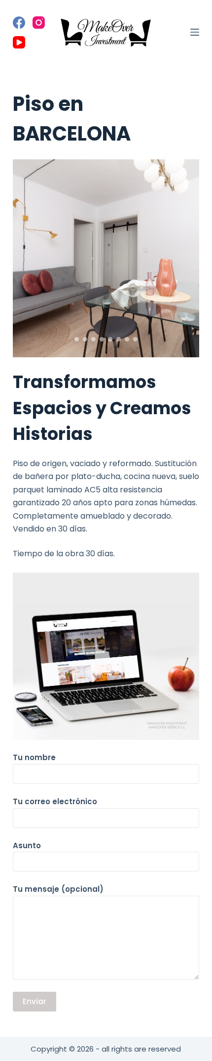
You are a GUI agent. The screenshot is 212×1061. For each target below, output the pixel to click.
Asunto (27, 845)
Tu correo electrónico (55, 801)
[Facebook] (19, 22)
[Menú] (194, 32)
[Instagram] (39, 22)
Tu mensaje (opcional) (58, 889)
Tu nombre (34, 757)
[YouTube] (19, 42)
